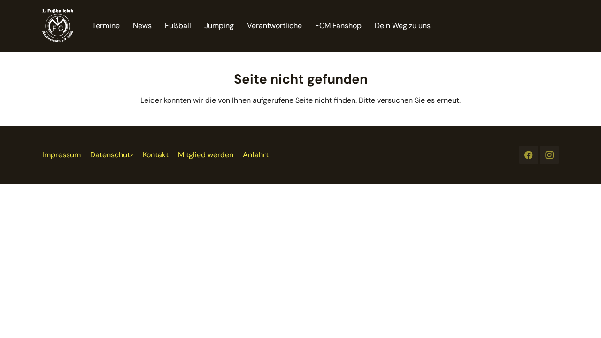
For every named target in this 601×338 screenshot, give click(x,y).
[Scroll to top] (580, 317)
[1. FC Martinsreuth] (57, 25)
